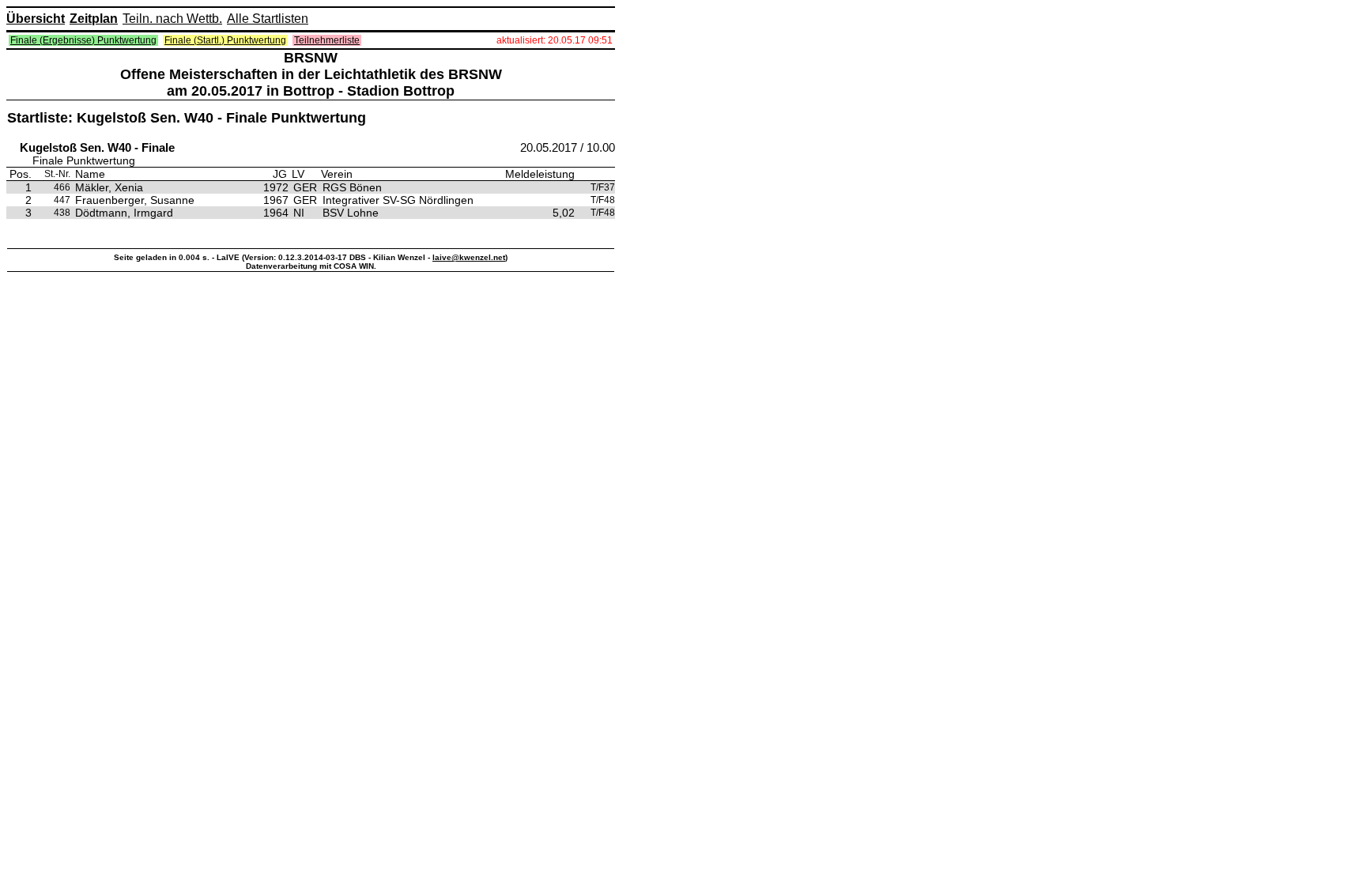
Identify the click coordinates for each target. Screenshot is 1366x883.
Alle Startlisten (267, 18)
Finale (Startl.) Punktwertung (225, 40)
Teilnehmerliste (327, 40)
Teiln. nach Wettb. (172, 18)
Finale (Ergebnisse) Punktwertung (83, 40)
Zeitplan (94, 18)
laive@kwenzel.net (468, 257)
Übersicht (35, 18)
